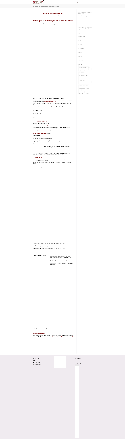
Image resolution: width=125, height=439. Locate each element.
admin (60, 349)
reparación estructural (87, 91)
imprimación (89, 78)
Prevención (80, 56)
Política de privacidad (78, 358)
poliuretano (80, 83)
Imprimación (56, 13)
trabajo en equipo (81, 93)
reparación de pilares (81, 91)
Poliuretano (61, 13)
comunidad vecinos (84, 67)
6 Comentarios (54, 349)
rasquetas (87, 88)
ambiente (88, 65)
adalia (79, 65)
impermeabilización (85, 78)
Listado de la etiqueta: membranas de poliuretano (46, 6)
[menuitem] (74, 2)
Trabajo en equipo (80, 60)
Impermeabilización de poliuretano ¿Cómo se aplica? (53, 15)
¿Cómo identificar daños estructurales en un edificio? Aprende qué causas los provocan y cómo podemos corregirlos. (84, 16)
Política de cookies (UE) (78, 363)
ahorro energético (83, 65)
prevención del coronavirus (82, 85)
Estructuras (80, 44)
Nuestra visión (80, 53)
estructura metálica (81, 75)
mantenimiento (84, 80)
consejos (89, 67)
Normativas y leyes (80, 52)
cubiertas (83, 70)
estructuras (85, 75)
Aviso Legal (76, 361)
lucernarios (80, 80)
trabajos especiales (86, 93)
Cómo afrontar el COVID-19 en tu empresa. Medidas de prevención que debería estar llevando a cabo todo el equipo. (85, 28)
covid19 (80, 70)
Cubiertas (52, 13)
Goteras (79, 45)
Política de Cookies (77, 360)
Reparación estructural (81, 57)
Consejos (79, 37)
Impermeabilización (46, 13)
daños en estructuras (87, 70)
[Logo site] (38, 2)
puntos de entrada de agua (82, 88)
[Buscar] (91, 2)
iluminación (80, 78)
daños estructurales (81, 72)
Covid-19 (79, 40)
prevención (84, 83)
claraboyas (80, 67)
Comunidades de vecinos (81, 36)
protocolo (87, 85)
